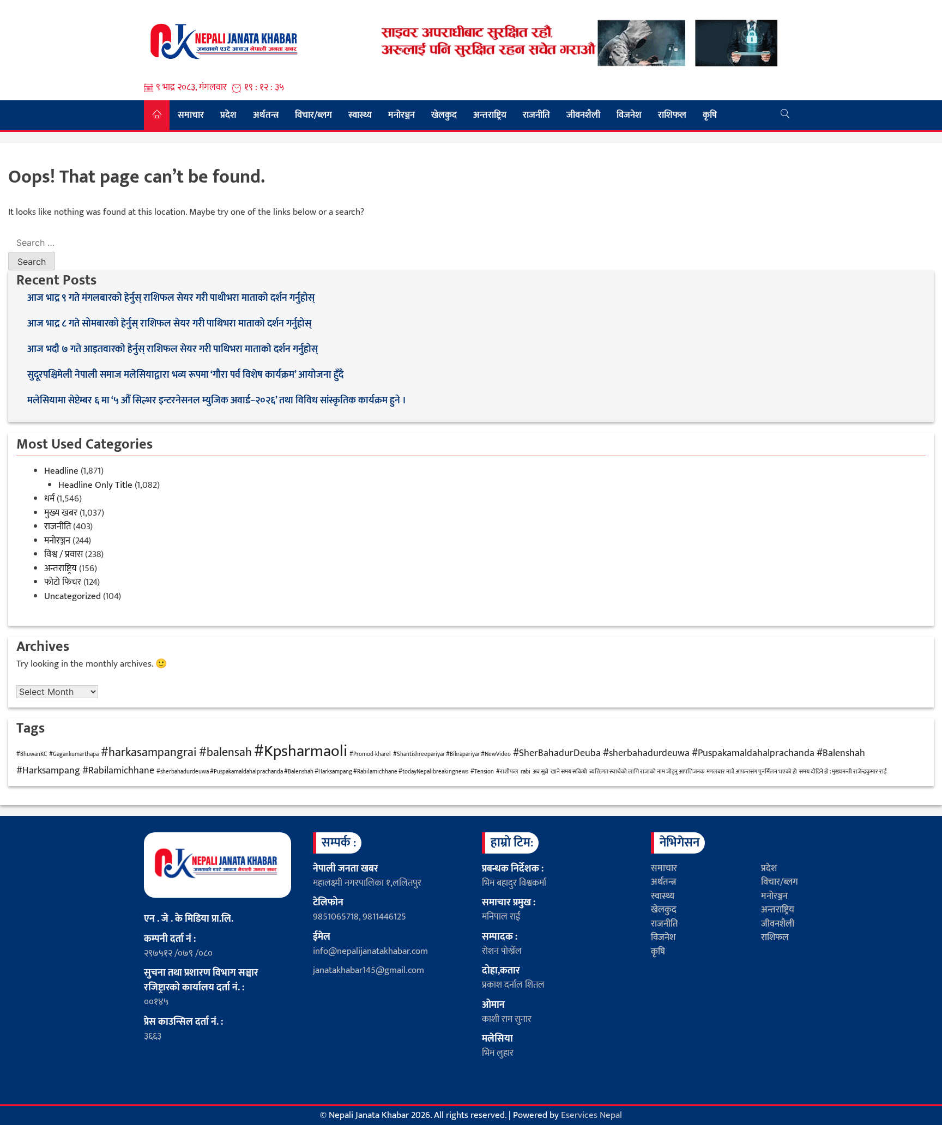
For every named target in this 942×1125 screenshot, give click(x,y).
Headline (61, 471)
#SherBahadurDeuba (557, 753)
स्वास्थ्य (360, 115)
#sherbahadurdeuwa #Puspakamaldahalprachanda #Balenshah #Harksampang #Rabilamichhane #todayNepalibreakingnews (312, 772)
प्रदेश (228, 115)
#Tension (482, 772)
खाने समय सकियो (569, 772)
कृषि (710, 115)
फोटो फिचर (62, 582)
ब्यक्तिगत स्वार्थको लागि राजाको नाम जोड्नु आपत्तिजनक (646, 772)
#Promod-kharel (370, 754)
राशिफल (672, 115)
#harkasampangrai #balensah (176, 752)
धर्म (49, 498)
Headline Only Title (95, 485)
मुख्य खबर (60, 513)
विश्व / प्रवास (63, 554)
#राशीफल (507, 772)
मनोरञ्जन (401, 115)
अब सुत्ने (540, 772)
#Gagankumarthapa (74, 754)
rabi (525, 772)
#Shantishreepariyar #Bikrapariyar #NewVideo (452, 754)
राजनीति (536, 115)
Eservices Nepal (591, 1115)
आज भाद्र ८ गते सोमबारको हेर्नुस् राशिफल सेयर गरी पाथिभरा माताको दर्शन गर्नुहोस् (170, 324)
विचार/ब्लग (313, 115)
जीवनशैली (583, 115)
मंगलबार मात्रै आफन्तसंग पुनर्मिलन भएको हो (751, 772)
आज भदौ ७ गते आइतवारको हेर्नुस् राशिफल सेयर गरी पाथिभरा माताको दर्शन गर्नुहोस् (173, 349)
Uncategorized (72, 596)
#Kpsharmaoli (300, 751)
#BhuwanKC (31, 754)
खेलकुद (444, 115)
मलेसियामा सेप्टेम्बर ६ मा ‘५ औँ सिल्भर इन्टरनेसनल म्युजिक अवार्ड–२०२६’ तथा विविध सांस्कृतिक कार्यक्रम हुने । (216, 401)
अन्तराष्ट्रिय (489, 115)
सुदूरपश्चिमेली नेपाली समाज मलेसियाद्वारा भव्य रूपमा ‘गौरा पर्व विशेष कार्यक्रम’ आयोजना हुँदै (185, 375)
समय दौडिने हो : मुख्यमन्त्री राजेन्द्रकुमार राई (843, 772)
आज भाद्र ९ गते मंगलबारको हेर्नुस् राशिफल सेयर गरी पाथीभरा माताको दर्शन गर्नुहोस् (172, 298)
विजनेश (629, 115)
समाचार (191, 115)
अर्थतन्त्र (266, 115)
